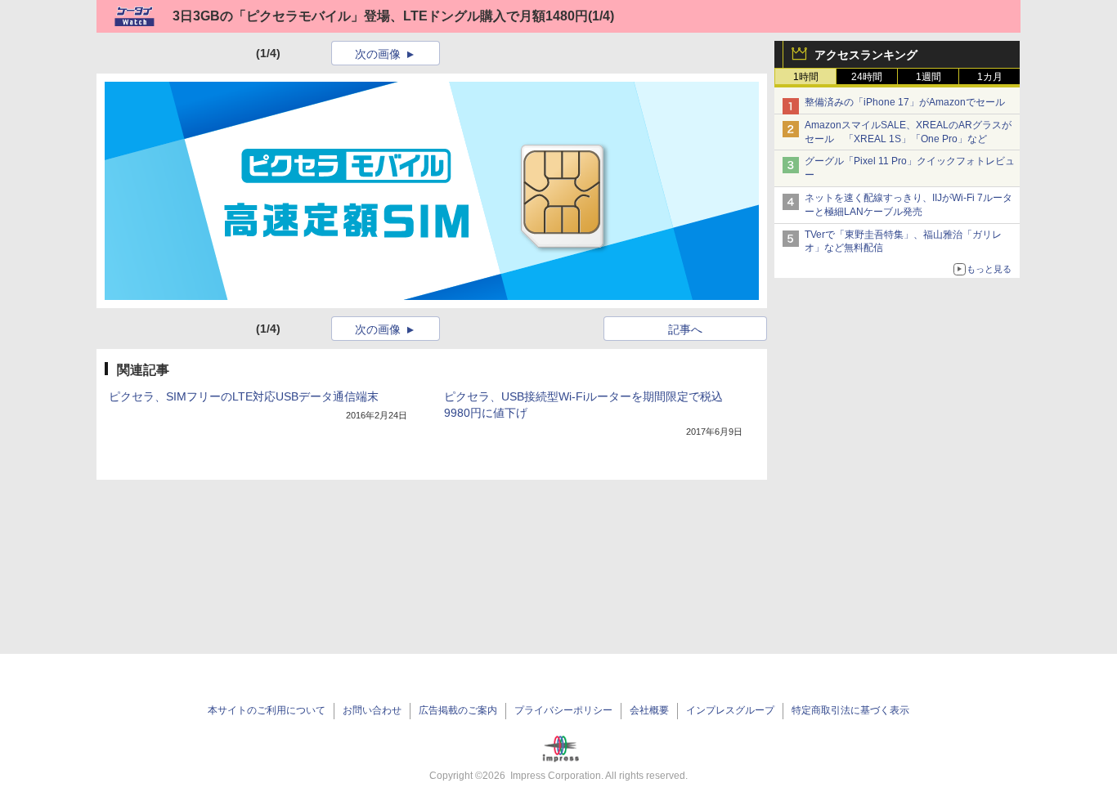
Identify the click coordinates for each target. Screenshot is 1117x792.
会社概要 (649, 710)
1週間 (928, 77)
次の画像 (378, 53)
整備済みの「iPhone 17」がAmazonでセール (905, 102)
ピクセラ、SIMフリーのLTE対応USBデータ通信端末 (244, 396)
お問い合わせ (372, 710)
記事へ (685, 329)
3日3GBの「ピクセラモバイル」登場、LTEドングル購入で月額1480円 (380, 16)
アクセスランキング (865, 54)
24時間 (866, 77)
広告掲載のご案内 (458, 710)
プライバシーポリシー (563, 710)
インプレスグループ (730, 710)
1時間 (806, 77)
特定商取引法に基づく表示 (850, 710)
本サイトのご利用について (266, 710)
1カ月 (990, 77)
